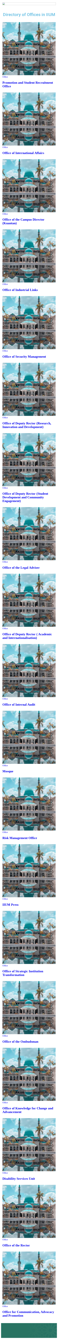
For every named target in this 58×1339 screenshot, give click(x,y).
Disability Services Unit (18, 1178)
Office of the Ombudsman (20, 1041)
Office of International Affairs (23, 153)
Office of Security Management (24, 356)
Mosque (7, 771)
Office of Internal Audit (18, 704)
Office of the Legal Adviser (21, 567)
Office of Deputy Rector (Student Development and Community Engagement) (25, 497)
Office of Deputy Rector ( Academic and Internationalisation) (27, 636)
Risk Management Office (19, 838)
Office (5, 77)
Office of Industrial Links (20, 290)
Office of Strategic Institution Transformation (22, 973)
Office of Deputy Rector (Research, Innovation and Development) (26, 425)
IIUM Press (10, 904)
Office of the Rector (16, 1245)
